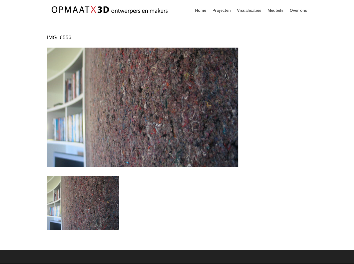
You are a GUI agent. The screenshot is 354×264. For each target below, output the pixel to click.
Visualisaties (249, 11)
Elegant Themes (75, 257)
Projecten (221, 11)
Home (200, 11)
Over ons (298, 11)
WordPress (114, 257)
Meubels (275, 11)
